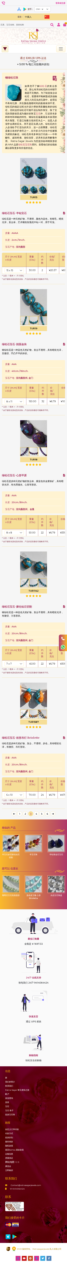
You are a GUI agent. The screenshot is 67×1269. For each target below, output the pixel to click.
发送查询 (9, 1098)
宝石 (38, 113)
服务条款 (9, 1141)
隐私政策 (9, 1145)
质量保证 (9, 1158)
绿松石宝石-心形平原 (14, 475)
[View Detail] (64, 213)
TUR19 (33, 328)
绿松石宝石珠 (25, 144)
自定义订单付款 (12, 1129)
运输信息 (9, 1154)
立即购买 (9, 1170)
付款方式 (9, 1133)
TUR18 (33, 459)
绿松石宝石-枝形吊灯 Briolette (21, 737)
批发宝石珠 (10, 1114)
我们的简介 (10, 1082)
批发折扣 (9, 1137)
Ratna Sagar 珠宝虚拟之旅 (17, 1090)
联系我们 (9, 1086)
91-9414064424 (17, 1189)
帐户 (7, 1094)
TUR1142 (33, 590)
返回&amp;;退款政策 (14, 1150)
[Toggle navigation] (60, 49)
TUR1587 (33, 721)
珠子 (9, 1110)
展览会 (8, 1166)
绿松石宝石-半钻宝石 (14, 213)
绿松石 (43, 86)
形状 (7, 1102)
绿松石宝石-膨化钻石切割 (17, 606)
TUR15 (33, 197)
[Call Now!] (63, 639)
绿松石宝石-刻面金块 (14, 344)
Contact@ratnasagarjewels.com (26, 1185)
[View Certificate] (55, 78)
